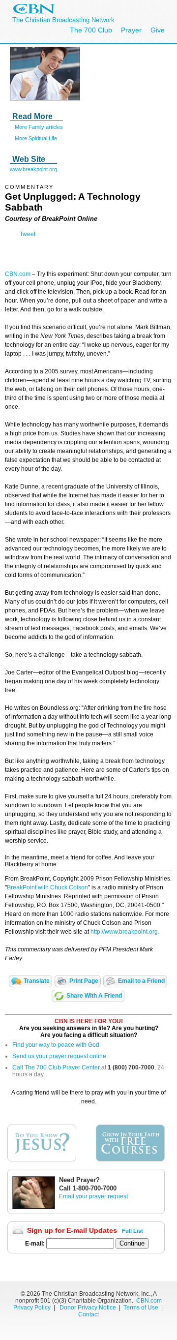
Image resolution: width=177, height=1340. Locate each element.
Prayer (131, 30)
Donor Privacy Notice (87, 1307)
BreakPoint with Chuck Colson (47, 887)
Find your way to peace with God (55, 1044)
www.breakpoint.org (33, 169)
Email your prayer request (93, 1196)
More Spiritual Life (36, 138)
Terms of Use (141, 1307)
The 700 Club (91, 30)
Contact (88, 1314)
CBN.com (17, 274)
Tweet (27, 234)
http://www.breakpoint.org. (124, 931)
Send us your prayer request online (59, 1056)
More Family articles (39, 127)
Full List (132, 1231)
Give (157, 30)
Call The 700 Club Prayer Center (56, 1067)
